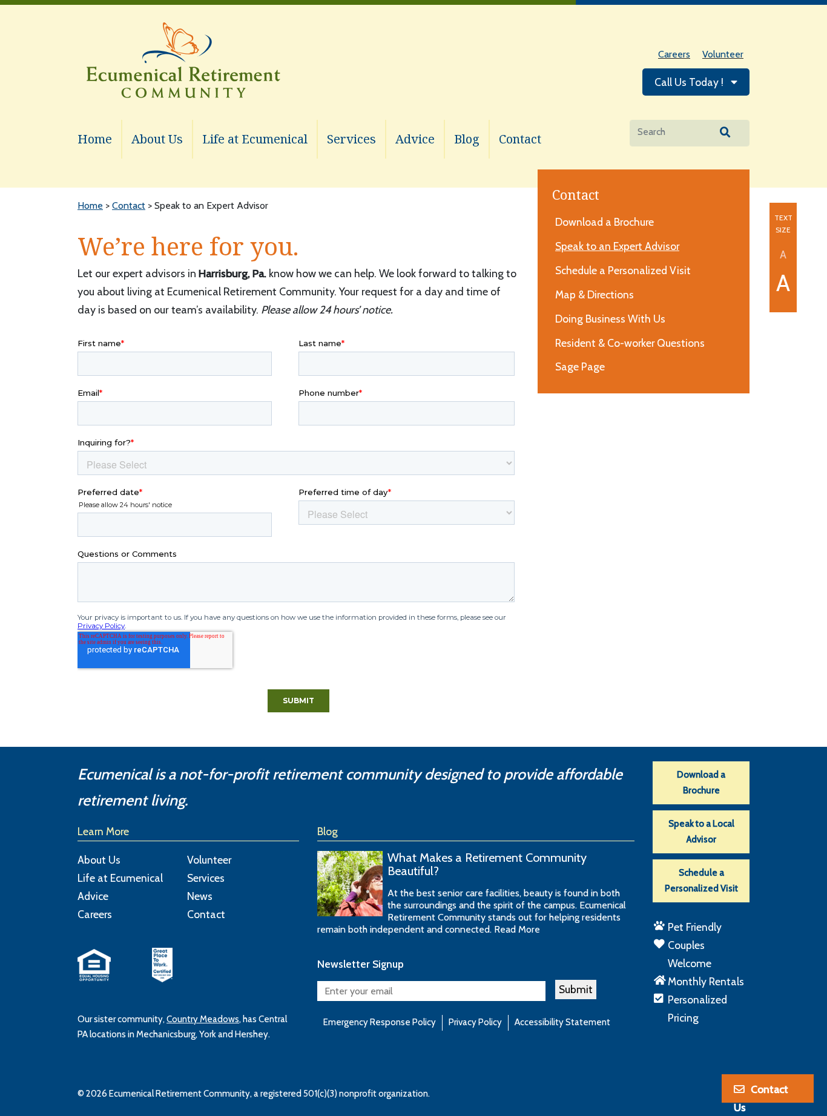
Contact (520, 139)
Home (94, 139)
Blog (466, 139)
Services (351, 139)
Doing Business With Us (610, 318)
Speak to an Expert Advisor (617, 246)
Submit (576, 989)
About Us (157, 139)
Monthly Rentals (706, 981)
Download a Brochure (604, 221)
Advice (415, 139)
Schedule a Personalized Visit (623, 270)
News (200, 896)
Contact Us (761, 1093)
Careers (674, 54)
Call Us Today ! (690, 82)
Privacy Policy (475, 1022)
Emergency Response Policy (379, 1022)
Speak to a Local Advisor (701, 831)
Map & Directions (594, 294)
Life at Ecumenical (255, 139)
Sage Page (580, 366)
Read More (517, 929)
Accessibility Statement (562, 1022)
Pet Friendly (695, 927)
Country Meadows (202, 1019)
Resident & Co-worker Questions (630, 342)
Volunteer (722, 54)
